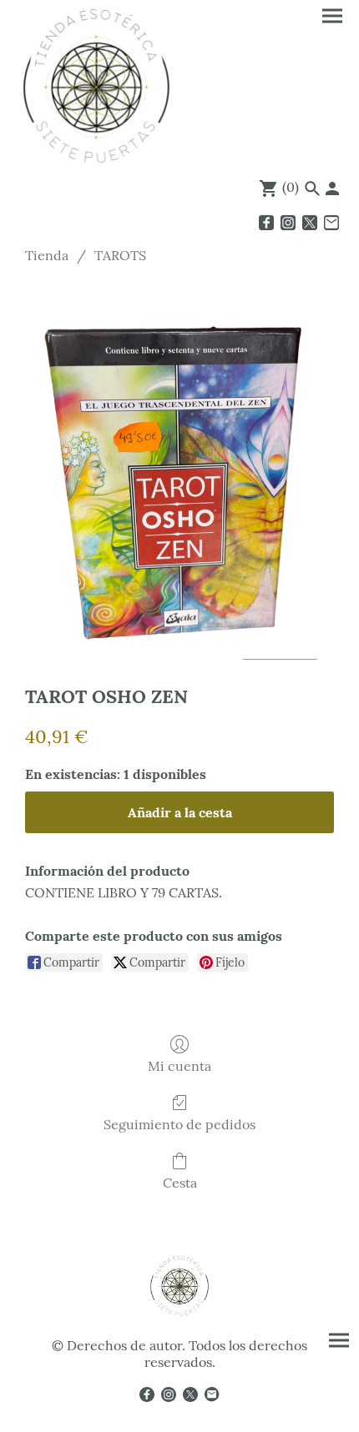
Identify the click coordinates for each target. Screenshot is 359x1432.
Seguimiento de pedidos (179, 1124)
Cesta (180, 1182)
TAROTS (120, 255)
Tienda (46, 255)
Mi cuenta (179, 1066)
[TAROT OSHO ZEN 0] (179, 470)
